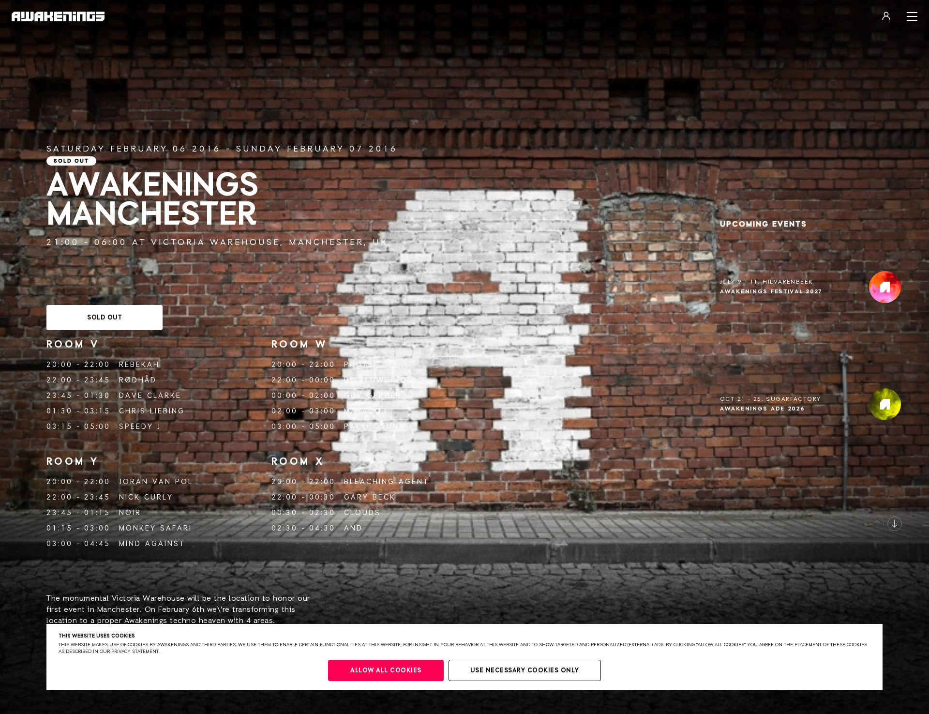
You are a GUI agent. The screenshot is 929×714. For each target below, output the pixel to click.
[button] (876, 524)
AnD (353, 528)
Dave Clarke (150, 395)
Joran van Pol (156, 482)
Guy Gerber (373, 395)
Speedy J (140, 426)
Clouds (362, 513)
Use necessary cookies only (524, 671)
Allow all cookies (385, 671)
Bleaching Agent (386, 482)
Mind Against (152, 543)
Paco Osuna (374, 426)
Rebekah (139, 364)
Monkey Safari (155, 528)
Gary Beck (370, 497)
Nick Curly (146, 497)
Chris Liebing (152, 411)
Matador (366, 411)
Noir (130, 513)
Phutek (361, 364)
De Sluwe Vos (378, 380)
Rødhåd (138, 380)
